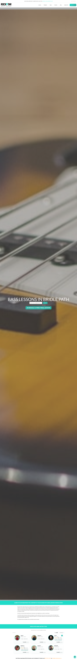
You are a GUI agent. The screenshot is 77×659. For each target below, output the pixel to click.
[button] (56, 632)
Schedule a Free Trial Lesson (38, 308)
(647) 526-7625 (48, 658)
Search (45, 302)
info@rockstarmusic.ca (56, 658)
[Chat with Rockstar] (75, 657)
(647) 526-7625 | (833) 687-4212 (47, 1)
